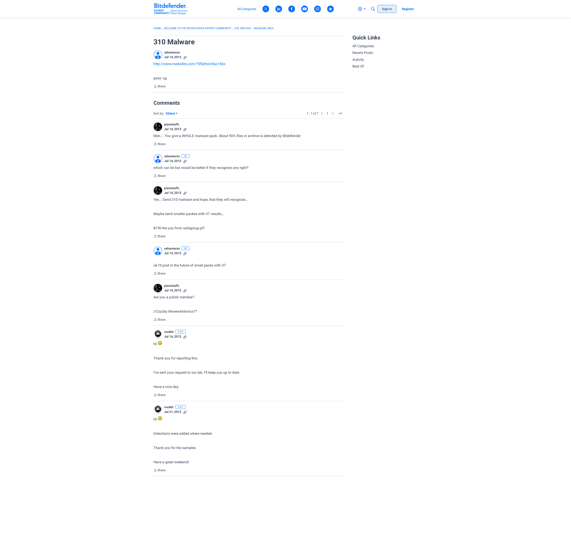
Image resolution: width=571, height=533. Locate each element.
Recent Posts (362, 53)
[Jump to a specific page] (339, 113)
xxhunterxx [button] (172, 52)
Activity (358, 59)
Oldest (171, 114)
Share (159, 86)
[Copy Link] (185, 57)
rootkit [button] (169, 332)
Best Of (358, 66)
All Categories (363, 46)
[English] (170, 9)
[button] (157, 54)
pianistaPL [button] (172, 124)
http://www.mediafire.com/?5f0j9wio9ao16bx (189, 64)
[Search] (373, 9)
